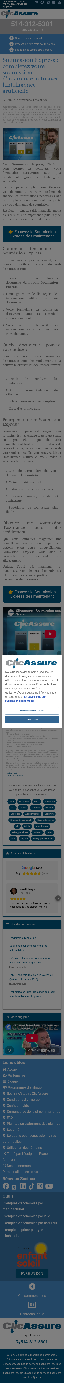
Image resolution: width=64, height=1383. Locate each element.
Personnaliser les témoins (32, 711)
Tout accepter (31, 719)
